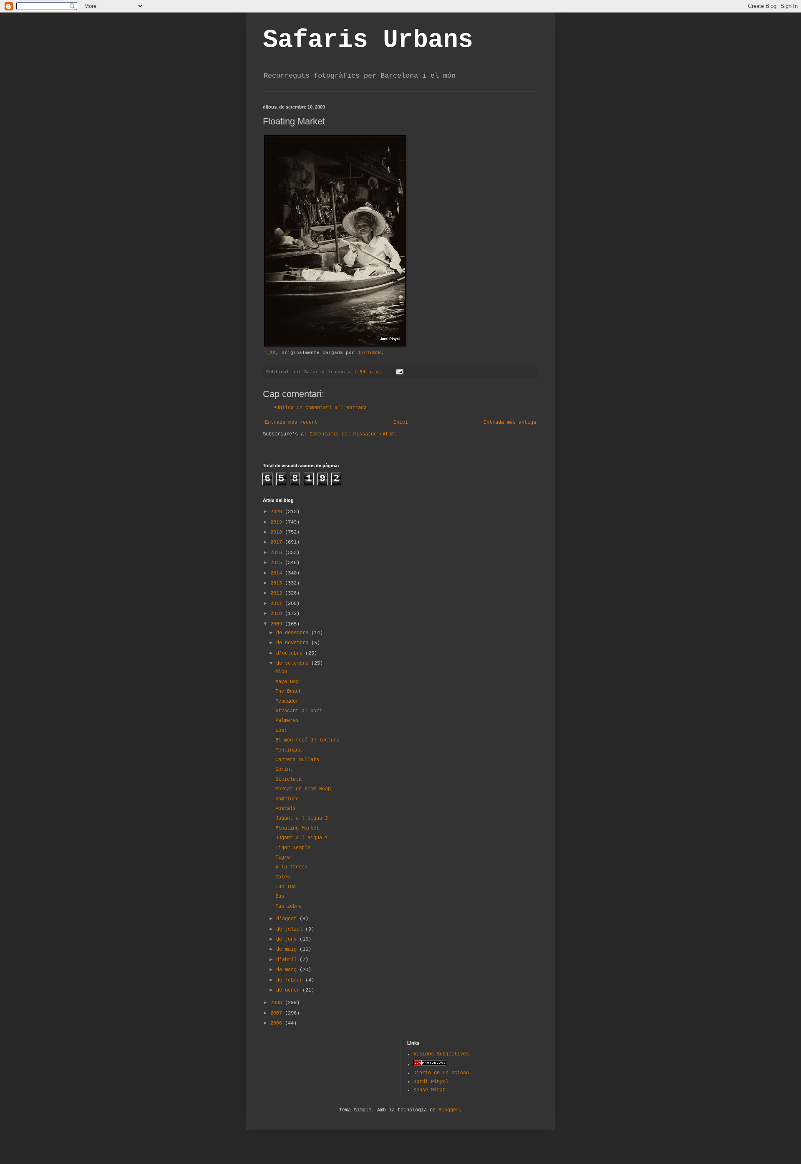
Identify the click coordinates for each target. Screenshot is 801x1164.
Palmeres (287, 721)
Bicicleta (288, 779)
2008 (277, 1003)
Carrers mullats (297, 760)
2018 (277, 532)
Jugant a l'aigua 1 (301, 838)
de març (288, 970)
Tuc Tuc (285, 887)
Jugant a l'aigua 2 (301, 818)
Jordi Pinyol (430, 1082)
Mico (281, 672)
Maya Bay (287, 682)
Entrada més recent (291, 422)
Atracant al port (298, 711)
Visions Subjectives (441, 1054)
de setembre (293, 663)
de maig (288, 949)
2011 (277, 604)
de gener (289, 990)
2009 (277, 624)
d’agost (288, 919)
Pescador (287, 701)
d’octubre (290, 653)
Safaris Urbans (368, 40)
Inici (400, 422)
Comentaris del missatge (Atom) (353, 434)
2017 (277, 542)
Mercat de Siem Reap (303, 789)
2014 (277, 573)
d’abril (288, 960)
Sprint (284, 769)
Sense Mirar (429, 1090)
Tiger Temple (292, 848)
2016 (277, 553)
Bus (279, 896)
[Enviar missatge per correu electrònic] (400, 372)
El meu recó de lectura (307, 740)
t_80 (270, 352)
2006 (277, 1023)
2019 (277, 522)
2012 (277, 593)
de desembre (293, 633)
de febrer (290, 980)
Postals (285, 809)
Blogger (448, 1110)
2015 (277, 563)
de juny (288, 939)
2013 (277, 583)
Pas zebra (288, 906)
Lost (281, 731)
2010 (277, 614)
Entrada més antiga (510, 422)
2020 (277, 512)
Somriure (287, 799)
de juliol (290, 929)
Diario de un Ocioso (441, 1073)
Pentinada (288, 750)
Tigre (282, 857)
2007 (277, 1013)
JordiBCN (369, 352)
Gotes (282, 877)
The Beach (288, 691)
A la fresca (291, 867)
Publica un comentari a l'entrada (320, 408)
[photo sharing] (335, 345)
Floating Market (297, 828)
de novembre (293, 643)
